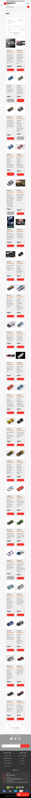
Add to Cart (10, 69)
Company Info (7, 755)
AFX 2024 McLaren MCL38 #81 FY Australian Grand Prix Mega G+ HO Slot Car (10, 469)
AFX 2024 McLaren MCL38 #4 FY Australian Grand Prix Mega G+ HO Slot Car (20, 469)
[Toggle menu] (1, 5)
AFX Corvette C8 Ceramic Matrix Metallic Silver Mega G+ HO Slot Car (20, 601)
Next (22, 29)
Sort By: (10, 32)
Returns (10, 758)
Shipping (5, 758)
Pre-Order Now (20, 100)
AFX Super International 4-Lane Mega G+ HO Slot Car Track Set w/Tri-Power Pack (10, 59)
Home (7, 10)
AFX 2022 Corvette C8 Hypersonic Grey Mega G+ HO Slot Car (20, 90)
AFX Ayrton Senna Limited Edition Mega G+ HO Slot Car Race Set (10, 236)
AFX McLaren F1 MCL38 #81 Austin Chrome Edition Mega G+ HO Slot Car (10, 123)
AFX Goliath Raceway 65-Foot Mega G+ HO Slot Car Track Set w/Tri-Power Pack (20, 59)
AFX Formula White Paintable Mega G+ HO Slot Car (20, 369)
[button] (15, 21)
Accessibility (8, 766)
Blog (23, 758)
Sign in (19, 755)
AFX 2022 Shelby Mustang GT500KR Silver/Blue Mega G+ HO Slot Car (10, 674)
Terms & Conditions (7, 763)
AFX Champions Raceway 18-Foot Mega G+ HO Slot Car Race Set (20, 197)
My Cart (23, 760)
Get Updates (25, 745)
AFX (11, 10)
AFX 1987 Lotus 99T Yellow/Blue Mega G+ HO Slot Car (10, 435)
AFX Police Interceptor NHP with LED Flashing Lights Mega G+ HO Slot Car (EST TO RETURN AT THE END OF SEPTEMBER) (10, 200)
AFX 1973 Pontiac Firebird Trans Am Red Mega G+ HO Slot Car (20, 502)
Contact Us (22, 763)
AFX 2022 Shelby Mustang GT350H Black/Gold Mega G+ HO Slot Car (20, 639)
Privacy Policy (7, 760)
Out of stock (10, 100)
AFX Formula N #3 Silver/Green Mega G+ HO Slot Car (10, 708)
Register (25, 755)
